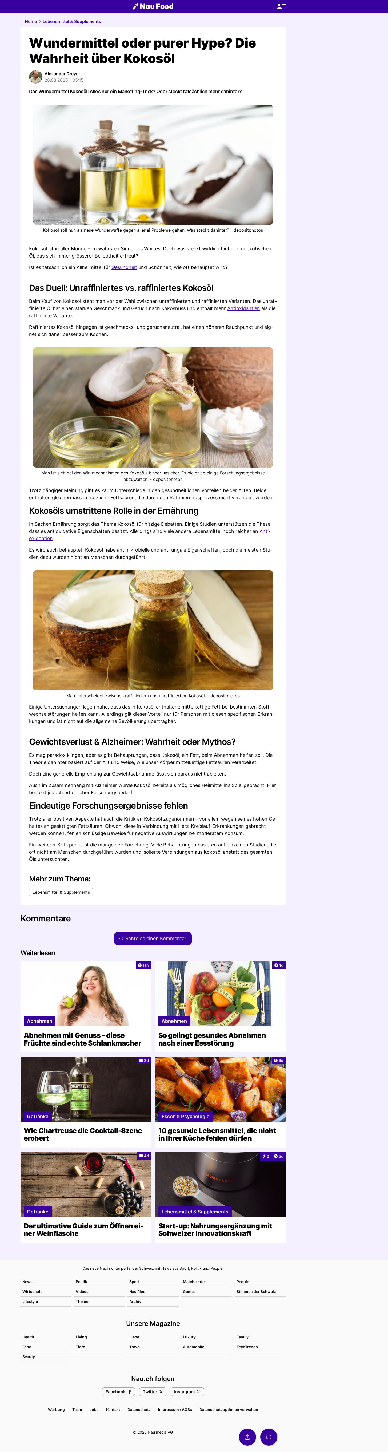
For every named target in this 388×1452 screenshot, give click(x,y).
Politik (81, 1281)
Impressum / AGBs (175, 1409)
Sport (134, 1281)
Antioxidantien (243, 308)
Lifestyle (30, 1301)
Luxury (189, 1337)
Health (28, 1337)
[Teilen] (247, 1437)
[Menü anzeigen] (281, 6)
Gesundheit (124, 267)
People (243, 1281)
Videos (82, 1291)
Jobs (94, 1409)
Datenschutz (139, 1409)
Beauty (28, 1356)
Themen (83, 1301)
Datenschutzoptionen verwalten (228, 1409)
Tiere (80, 1346)
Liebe (134, 1337)
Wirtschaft (32, 1291)
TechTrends (247, 1346)
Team (77, 1409)
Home (31, 21)
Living (81, 1337)
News (27, 1281)
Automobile (193, 1346)
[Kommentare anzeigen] (268, 1437)
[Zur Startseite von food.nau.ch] (153, 6)
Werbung (56, 1409)
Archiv (135, 1301)
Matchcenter (194, 1281)
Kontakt (113, 1409)
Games (189, 1291)
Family (243, 1337)
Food (26, 1346)
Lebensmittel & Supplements (72, 21)
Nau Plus (137, 1291)
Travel (135, 1346)
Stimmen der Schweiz (256, 1291)
